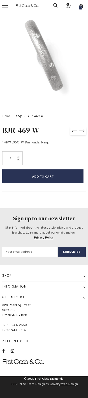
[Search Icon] (55, 5)
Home (6, 116)
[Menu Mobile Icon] (5, 5)
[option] (44, 55)
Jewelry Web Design (64, 384)
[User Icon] (68, 6)
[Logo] (29, 5)
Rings (19, 116)
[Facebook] (6, 351)
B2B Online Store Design (27, 384)
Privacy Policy (43, 238)
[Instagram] (15, 351)
